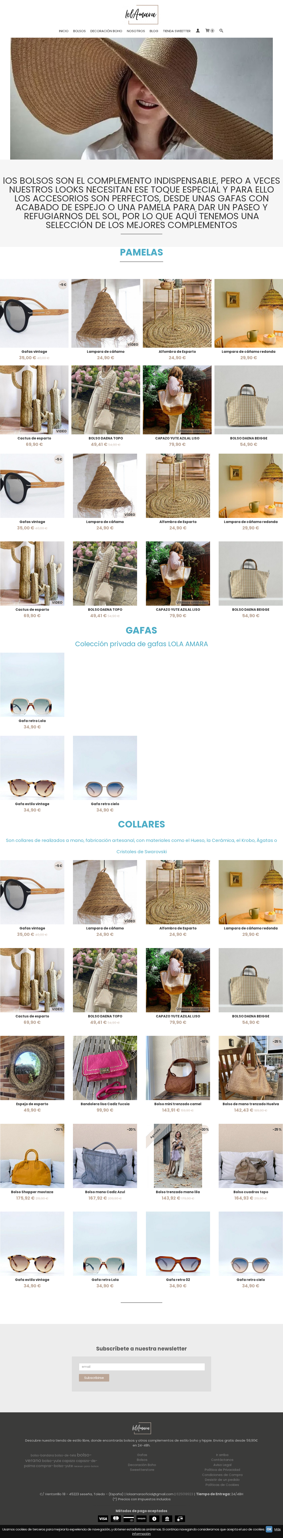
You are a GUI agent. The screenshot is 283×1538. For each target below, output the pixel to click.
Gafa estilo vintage (32, 804)
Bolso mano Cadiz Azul (105, 1192)
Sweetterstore (142, 1469)
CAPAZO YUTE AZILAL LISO (177, 438)
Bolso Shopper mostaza (32, 1192)
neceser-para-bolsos (86, 1466)
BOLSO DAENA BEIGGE (248, 438)
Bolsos (79, 31)
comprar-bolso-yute (54, 1465)
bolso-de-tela (65, 1455)
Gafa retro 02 (178, 1279)
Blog (154, 31)
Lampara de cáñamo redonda (248, 351)
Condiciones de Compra (222, 1474)
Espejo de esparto (32, 1104)
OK (269, 1529)
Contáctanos (222, 1459)
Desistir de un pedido (222, 1479)
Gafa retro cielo (105, 804)
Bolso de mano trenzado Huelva (251, 1104)
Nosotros (136, 31)
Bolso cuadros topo (250, 1192)
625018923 (184, 1494)
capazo (68, 1460)
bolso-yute (51, 1460)
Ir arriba (222, 1454)
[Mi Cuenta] (197, 31)
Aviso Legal (222, 1464)
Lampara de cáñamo (105, 351)
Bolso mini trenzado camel (177, 1104)
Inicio (64, 31)
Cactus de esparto (34, 438)
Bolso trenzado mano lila (178, 1192)
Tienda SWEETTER (177, 31)
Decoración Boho (106, 31)
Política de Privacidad (222, 1469)
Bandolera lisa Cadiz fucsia (105, 1104)
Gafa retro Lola (32, 720)
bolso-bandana (42, 1455)
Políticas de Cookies (222, 1484)
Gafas (142, 1454)
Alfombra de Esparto (177, 351)
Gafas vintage (34, 351)
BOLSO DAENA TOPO (106, 438)
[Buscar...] (221, 31)
